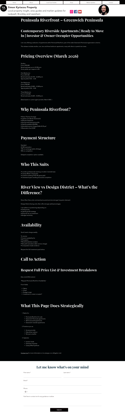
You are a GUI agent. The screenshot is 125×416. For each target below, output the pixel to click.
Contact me (24, 353)
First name (27, 372)
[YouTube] (80, 11)
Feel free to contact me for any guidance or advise (39, 396)
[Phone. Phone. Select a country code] (26, 392)
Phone (25, 388)
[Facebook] (75, 11)
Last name (67, 372)
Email (26, 380)
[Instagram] (71, 11)
